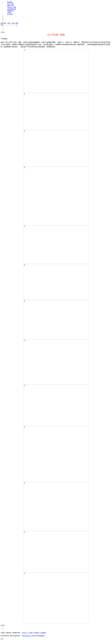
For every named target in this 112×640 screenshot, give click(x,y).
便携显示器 (10, 10)
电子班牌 (9, 14)
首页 (9, 23)
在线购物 (43, 632)
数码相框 (9, 2)
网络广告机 (10, 5)
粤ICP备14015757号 (27, 635)
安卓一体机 (10, 4)
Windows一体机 (11, 7)
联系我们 (37, 632)
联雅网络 (41, 635)
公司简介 (30, 632)
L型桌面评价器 (11, 9)
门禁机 (9, 12)
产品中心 (24, 632)
